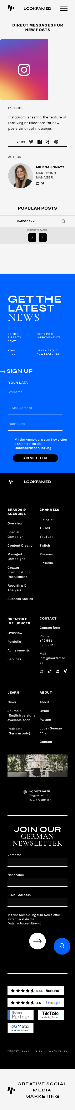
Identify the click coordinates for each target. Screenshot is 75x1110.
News (12, 702)
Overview (15, 523)
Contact (46, 741)
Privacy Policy (18, 1051)
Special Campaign (16, 534)
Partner (45, 719)
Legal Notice (58, 1051)
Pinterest (47, 554)
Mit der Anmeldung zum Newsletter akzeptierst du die (41, 444)
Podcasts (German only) (19, 731)
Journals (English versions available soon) (21, 715)
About (44, 702)
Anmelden (35, 458)
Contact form (50, 627)
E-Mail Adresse (20, 408)
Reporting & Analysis (17, 588)
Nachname (17, 423)
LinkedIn (46, 563)
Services (14, 659)
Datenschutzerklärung (33, 448)
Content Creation (21, 545)
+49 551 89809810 (48, 643)
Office (44, 711)
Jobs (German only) (51, 731)
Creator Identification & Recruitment (20, 572)
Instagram (47, 519)
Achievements (19, 650)
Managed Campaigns (16, 557)
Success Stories (20, 599)
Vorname (15, 392)
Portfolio (14, 641)
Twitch (45, 545)
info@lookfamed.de (53, 660)
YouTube (47, 536)
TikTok (45, 528)
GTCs (38, 1051)
